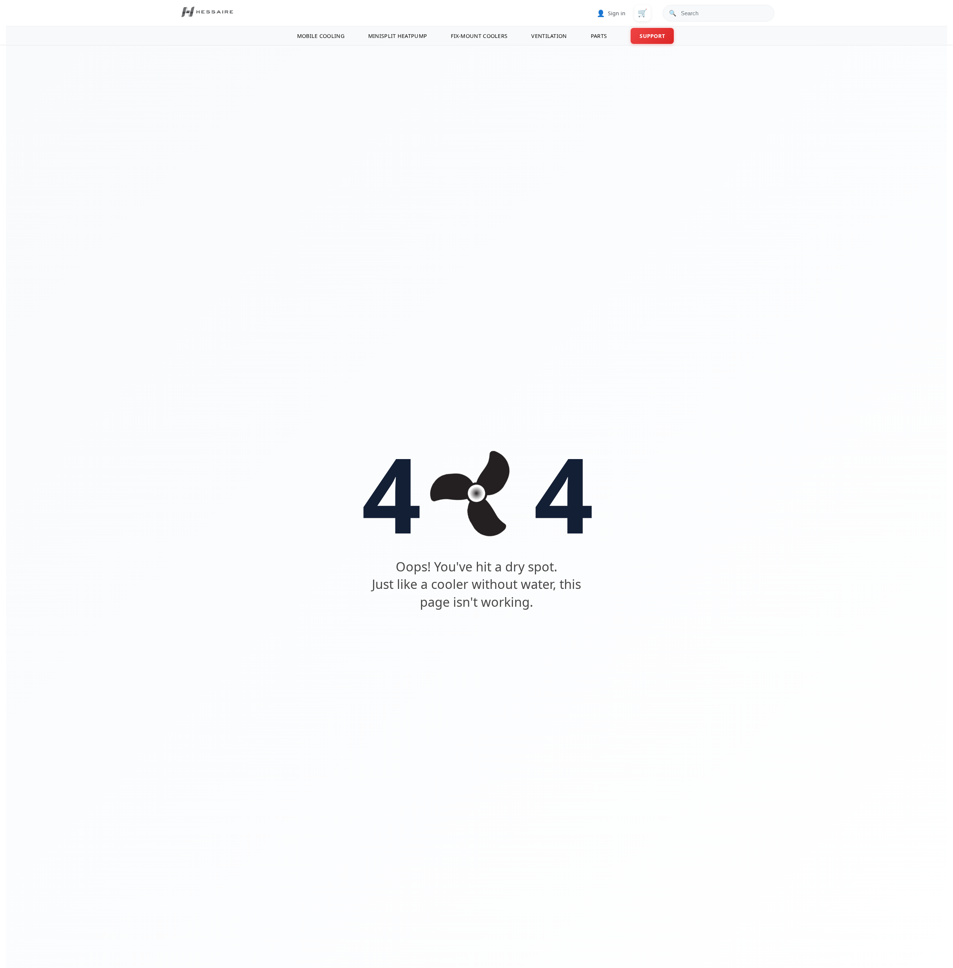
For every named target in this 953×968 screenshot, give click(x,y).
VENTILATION (549, 35)
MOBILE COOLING (320, 35)
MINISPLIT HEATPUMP (397, 35)
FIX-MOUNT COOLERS (479, 35)
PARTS (599, 35)
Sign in (611, 13)
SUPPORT (652, 35)
